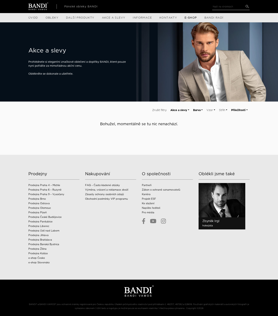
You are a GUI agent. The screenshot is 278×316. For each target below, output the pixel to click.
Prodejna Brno (37, 198)
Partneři (146, 185)
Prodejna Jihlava (38, 235)
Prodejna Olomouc (39, 207)
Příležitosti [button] (238, 110)
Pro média (148, 212)
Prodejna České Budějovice (45, 217)
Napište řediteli (151, 207)
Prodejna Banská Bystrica (43, 244)
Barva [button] (197, 110)
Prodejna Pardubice (40, 221)
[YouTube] (153, 221)
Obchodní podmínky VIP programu (107, 198)
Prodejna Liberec (38, 226)
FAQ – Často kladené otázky (102, 185)
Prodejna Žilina (37, 248)
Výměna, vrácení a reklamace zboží (106, 189)
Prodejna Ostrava (39, 203)
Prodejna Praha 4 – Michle (44, 185)
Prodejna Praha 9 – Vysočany (46, 194)
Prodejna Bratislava (40, 239)
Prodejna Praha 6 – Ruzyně (44, 189)
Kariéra (146, 194)
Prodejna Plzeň (37, 212)
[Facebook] (143, 221)
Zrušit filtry (159, 110)
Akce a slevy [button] (178, 110)
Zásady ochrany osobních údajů (104, 194)
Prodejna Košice (38, 253)
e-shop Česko (36, 258)
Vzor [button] (210, 110)
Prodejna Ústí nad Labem (43, 230)
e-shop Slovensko (39, 262)
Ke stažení (148, 203)
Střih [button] (222, 110)
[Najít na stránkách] (247, 6)
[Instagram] (163, 221)
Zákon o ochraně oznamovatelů (161, 189)
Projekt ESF (149, 198)
